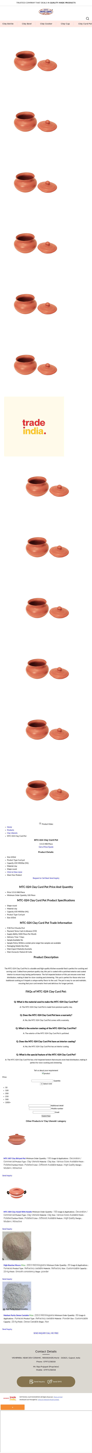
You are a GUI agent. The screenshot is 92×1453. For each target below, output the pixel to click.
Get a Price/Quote (46, 847)
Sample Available (13, 940)
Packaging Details (14, 946)
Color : (44, 1165)
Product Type (12, 915)
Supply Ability (12, 934)
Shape (9, 906)
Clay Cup (65, 23)
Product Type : (27, 1162)
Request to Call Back (41, 878)
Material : (46, 1162)
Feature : (66, 1165)
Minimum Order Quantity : (38, 1158)
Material (10, 909)
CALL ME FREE (52, 1333)
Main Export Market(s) (16, 949)
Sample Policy (12, 943)
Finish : (22, 1272)
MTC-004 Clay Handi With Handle (18, 1212)
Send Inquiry (54, 878)
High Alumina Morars (12, 1265)
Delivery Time (12, 937)
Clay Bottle (7, 23)
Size (8, 918)
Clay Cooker (46, 23)
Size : (65, 1162)
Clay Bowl (27, 23)
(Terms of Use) (58, 1397)
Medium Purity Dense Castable (16, 1315)
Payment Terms (13, 931)
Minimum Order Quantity (17, 895)
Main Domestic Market (16, 952)
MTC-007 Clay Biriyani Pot (15, 1158)
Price (9, 892)
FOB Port (10, 928)
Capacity (10, 912)
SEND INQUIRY (40, 1333)
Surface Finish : (22, 1165)
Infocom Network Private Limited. (48, 1399)
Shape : (42, 1272)
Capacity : (10, 1322)
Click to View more (14, 872)
